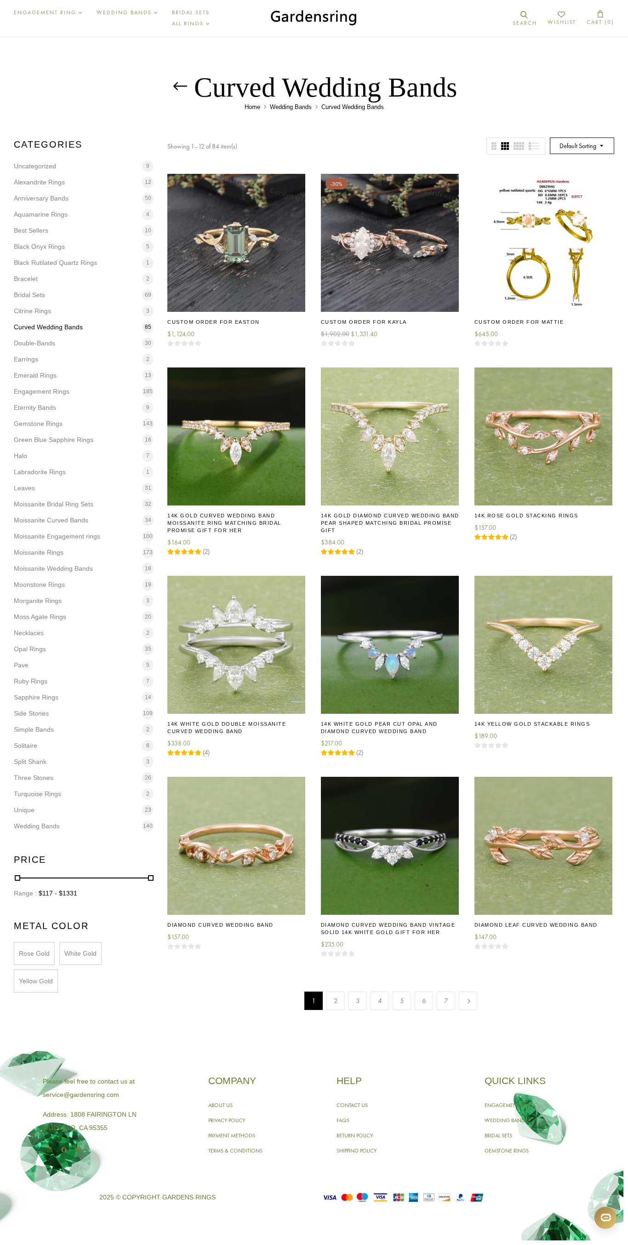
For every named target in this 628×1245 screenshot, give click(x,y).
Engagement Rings (41, 391)
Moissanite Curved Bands (51, 520)
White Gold (80, 953)
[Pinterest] (78, 1150)
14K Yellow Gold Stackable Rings (532, 724)
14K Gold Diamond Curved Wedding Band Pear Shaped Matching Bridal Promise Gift (390, 523)
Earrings (26, 359)
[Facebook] (63, 1150)
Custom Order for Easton (213, 322)
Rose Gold (34, 953)
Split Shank (30, 761)
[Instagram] (49, 1150)
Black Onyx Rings (39, 246)
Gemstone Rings (38, 423)
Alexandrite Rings (39, 182)
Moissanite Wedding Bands (53, 568)
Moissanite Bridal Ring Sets (53, 504)
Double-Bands (34, 343)
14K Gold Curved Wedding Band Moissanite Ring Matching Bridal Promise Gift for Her (224, 523)
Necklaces (29, 633)
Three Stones (33, 777)
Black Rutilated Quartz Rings (55, 262)
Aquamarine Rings (41, 214)
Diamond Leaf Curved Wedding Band (536, 925)
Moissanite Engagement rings (57, 536)
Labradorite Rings (40, 472)
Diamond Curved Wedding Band (220, 925)
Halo (20, 455)
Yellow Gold (36, 981)
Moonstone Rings (39, 584)
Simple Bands (34, 729)
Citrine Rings (32, 311)
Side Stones (31, 713)
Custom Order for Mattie (519, 322)
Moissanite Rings (38, 552)
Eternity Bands (35, 407)
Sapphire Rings (36, 697)
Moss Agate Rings (40, 616)
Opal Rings (30, 649)
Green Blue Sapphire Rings (53, 439)
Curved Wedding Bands (48, 327)
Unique (24, 810)
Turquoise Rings (37, 793)
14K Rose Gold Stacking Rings (526, 515)
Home (252, 106)
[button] (600, 18)
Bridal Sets (29, 294)
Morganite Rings (38, 600)
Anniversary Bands (41, 198)
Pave (21, 665)
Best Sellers (31, 230)
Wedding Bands (291, 106)
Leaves (24, 488)
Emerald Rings (35, 375)
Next (468, 1001)
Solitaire (25, 745)
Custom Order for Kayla (364, 322)
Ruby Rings (30, 681)
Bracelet (26, 278)
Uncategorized (35, 166)
